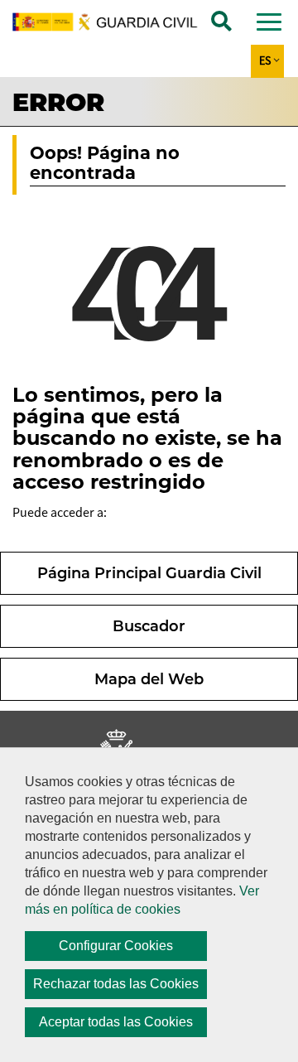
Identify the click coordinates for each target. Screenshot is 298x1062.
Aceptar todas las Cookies (116, 1022)
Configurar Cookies (116, 946)
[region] (149, 904)
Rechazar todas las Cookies (116, 984)
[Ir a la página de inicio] (113, 22)
